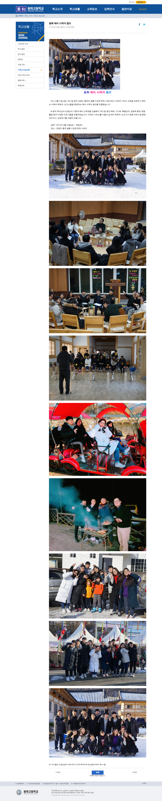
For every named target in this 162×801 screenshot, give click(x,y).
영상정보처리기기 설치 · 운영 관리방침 (56, 783)
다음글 (134, 772)
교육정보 (92, 8)
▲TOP (144, 783)
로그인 (131, 2)
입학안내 (109, 8)
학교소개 (57, 8)
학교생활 (75, 8)
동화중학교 (20, 783)
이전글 (58, 772)
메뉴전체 (142, 9)
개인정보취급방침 (34, 783)
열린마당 (127, 8)
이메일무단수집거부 (79, 783)
